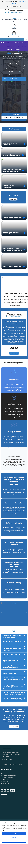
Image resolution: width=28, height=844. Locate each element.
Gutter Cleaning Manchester (9, 186)
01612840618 (8, 760)
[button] (1, 612)
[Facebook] (8, 6)
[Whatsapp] (17, 6)
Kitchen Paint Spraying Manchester (11, 233)
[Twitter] (10, 6)
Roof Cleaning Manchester (12, 155)
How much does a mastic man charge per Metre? (12, 655)
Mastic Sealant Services (17, 46)
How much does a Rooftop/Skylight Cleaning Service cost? (13, 686)
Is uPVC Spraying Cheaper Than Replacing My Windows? (13, 666)
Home (2, 42)
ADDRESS (14, 18)
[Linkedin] (13, 6)
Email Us (14, 34)
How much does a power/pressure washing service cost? (13, 679)
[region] (14, 832)
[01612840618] (2, 759)
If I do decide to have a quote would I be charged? (12, 636)
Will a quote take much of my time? (12, 642)
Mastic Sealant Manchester (12, 218)
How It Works (24, 44)
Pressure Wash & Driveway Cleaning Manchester (12, 170)
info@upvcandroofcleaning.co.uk (13, 764)
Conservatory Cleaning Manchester (11, 144)
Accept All (14, 833)
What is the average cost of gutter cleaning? (11, 661)
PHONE (14, 27)
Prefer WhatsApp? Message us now (11, 81)
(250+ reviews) (13, 71)
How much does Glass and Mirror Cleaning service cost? (13, 672)
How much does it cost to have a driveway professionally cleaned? (13, 693)
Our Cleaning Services (9, 46)
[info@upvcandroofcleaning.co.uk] (2, 764)
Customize (14, 837)
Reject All (14, 841)
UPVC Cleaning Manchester (12, 266)
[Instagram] (15, 6)
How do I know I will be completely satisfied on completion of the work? (14, 648)
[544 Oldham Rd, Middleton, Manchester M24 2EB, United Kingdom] (2, 752)
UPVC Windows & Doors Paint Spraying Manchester (12, 249)
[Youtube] (20, 6)
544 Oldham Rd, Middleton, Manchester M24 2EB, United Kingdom (11, 754)
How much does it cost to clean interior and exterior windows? (12, 699)
